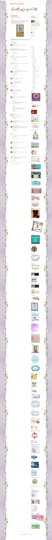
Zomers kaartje (34, 72)
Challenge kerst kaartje (35, 73)
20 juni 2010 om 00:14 (15, 98)
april (33, 85)
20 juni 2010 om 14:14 (15, 111)
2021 (32, 48)
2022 (32, 47)
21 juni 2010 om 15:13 (15, 148)
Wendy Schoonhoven (15, 120)
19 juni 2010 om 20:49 (15, 79)
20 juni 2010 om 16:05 (15, 123)
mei (33, 84)
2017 (32, 50)
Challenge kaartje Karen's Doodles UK (35, 66)
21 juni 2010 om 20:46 (15, 153)
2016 (32, 51)
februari (34, 87)
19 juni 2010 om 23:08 (15, 93)
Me (12, 55)
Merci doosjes (34, 74)
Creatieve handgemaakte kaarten (16, 81)
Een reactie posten (14, 160)
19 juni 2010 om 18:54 (15, 53)
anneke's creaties (14, 48)
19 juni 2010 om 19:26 (15, 68)
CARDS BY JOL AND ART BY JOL (16, 70)
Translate (37, 17)
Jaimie (13, 62)
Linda (36, 20)
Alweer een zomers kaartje (35, 70)
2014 (32, 53)
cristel (13, 141)
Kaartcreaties (17, 3)
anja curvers (14, 146)
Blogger (31, 534)
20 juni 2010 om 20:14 (15, 130)
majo (13, 77)
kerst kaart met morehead (35, 83)
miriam (13, 113)
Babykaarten (34, 67)
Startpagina (12, 13)
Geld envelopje (34, 82)
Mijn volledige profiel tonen (34, 27)
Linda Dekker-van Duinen (33, 31)
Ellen (13, 89)
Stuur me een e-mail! (33, 36)
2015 (32, 52)
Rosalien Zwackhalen (15, 125)
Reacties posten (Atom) (17, 163)
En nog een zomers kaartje (35, 71)
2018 (32, 49)
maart (33, 86)
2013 (32, 54)
